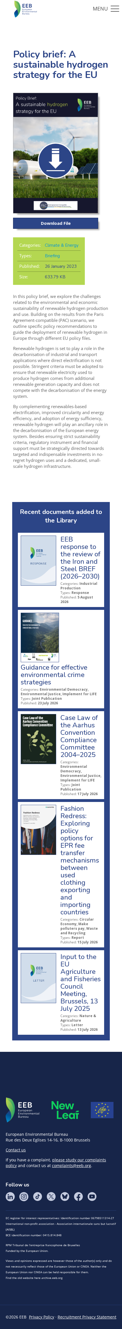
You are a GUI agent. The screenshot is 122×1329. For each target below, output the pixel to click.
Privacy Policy (41, 1317)
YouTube (91, 1196)
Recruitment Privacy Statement (87, 1317)
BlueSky (64, 1196)
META (65, 1110)
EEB (23, 1110)
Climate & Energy (62, 245)
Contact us (16, 1150)
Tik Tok (37, 1196)
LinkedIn (10, 1196)
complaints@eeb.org (71, 1165)
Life (102, 1110)
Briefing (52, 256)
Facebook (78, 1196)
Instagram (23, 1196)
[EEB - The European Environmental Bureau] (25, 8)
